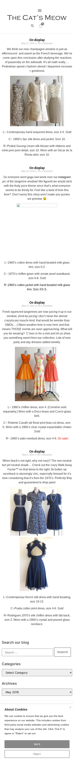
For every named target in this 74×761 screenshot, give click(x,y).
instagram (64, 177)
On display (37, 40)
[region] (37, 732)
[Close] (70, 707)
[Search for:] (27, 652)
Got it (37, 744)
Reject (37, 753)
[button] (40, 10)
